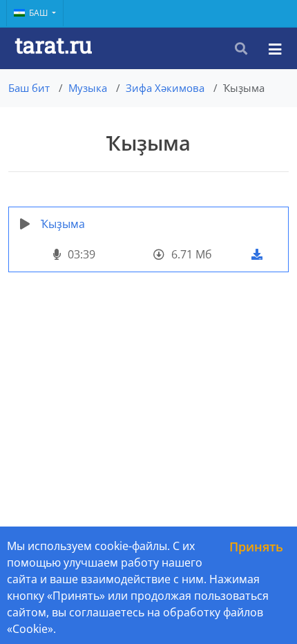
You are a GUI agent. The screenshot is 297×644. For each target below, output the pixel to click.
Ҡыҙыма (63, 223)
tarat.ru (53, 44)
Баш (39, 13)
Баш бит (29, 88)
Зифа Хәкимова (165, 88)
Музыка (87, 88)
